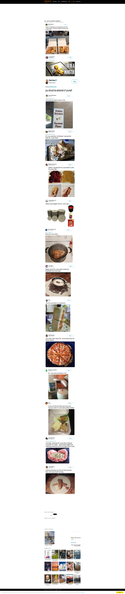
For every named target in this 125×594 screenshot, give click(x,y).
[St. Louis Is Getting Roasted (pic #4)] (59, 128)
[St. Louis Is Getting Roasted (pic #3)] (62, 92)
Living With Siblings (70, 559)
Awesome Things (69, 571)
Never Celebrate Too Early (48, 571)
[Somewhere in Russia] (62, 570)
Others (73, 1)
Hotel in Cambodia (77, 559)
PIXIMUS (47, 1)
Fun (69, 1)
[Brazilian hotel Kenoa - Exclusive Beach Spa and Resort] (55, 558)
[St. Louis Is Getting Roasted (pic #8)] (59, 262)
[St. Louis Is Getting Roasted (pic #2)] (60, 76)
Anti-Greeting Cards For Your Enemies (48, 559)
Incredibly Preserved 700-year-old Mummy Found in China (77, 572)
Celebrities (64, 1)
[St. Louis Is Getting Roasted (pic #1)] (57, 54)
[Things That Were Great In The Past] (55, 583)
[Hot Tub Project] (62, 583)
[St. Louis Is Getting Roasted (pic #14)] (60, 463)
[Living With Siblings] (69, 558)
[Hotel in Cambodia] (77, 558)
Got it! (120, 592)
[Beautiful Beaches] (55, 570)
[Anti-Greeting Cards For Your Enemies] (47, 558)
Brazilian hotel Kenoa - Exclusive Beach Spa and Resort (55, 560)
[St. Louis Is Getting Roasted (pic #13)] (60, 435)
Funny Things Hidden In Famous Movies (62, 559)
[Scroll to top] (113, 590)
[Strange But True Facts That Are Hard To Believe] (47, 583)
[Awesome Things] (69, 570)
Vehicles (78, 1)
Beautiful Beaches (55, 571)
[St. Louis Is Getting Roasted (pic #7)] (60, 226)
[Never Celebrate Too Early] (47, 570)
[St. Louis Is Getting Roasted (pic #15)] (60, 494)
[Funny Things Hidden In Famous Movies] (62, 558)
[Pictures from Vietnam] (77, 583)
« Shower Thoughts (48, 544)
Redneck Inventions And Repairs (70, 584)
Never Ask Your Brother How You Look (76, 545)
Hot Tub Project (62, 583)
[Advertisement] (62, 12)
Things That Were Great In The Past (55, 584)
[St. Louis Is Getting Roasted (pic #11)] (60, 367)
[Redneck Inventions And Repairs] (69, 583)
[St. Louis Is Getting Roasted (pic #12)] (59, 399)
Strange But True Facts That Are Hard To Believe (48, 584)
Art (59, 1)
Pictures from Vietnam (77, 584)
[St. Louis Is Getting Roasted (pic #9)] (60, 296)
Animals (55, 1)
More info (83, 592)
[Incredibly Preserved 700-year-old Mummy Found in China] (77, 570)
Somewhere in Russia (62, 571)
